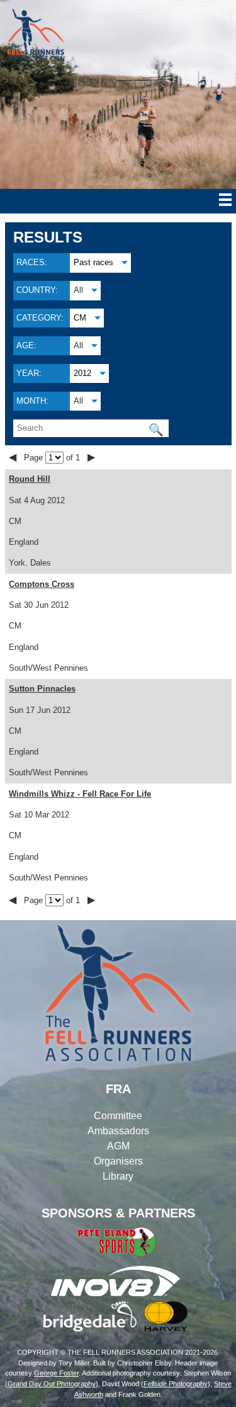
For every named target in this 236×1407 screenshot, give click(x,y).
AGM (118, 1146)
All (78, 290)
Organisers (118, 1161)
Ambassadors (118, 1130)
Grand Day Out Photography (52, 1383)
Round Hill (29, 479)
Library (118, 1176)
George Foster (56, 1373)
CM (80, 317)
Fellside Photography (175, 1383)
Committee (118, 1115)
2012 (82, 373)
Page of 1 (53, 457)
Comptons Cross (41, 584)
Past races (93, 262)
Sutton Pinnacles (42, 688)
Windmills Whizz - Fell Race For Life (80, 794)
